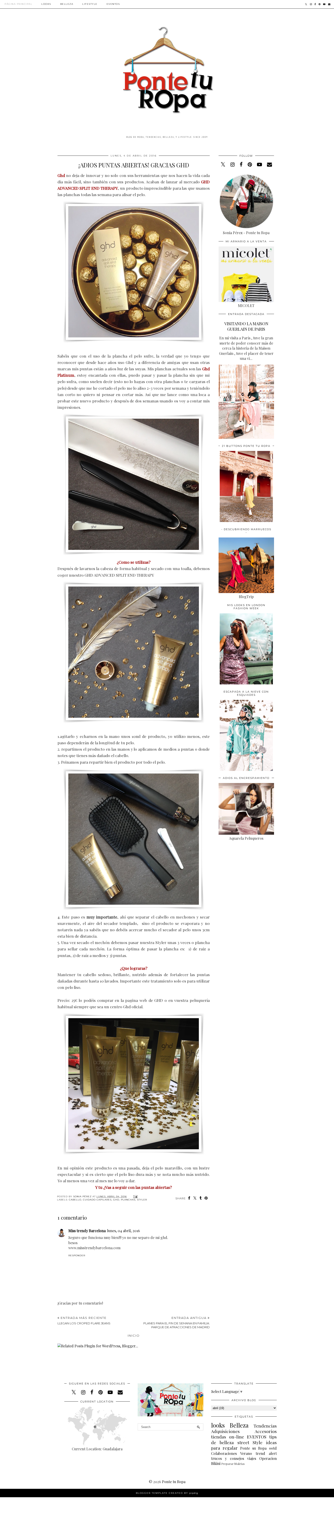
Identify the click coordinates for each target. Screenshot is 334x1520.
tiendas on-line (227, 1437)
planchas (128, 1199)
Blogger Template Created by (167, 1493)
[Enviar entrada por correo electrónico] (134, 1196)
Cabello (75, 1199)
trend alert (266, 1453)
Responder (76, 1255)
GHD (116, 1199)
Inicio (134, 1335)
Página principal (18, 4)
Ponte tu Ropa (173, 1481)
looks (218, 1425)
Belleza (66, 4)
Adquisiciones (225, 1431)
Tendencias (265, 1426)
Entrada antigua (176, 1322)
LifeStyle (89, 4)
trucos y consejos (227, 1458)
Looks (46, 4)
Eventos (113, 4)
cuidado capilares (97, 1199)
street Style (250, 1442)
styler (142, 1199)
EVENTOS (256, 1437)
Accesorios (266, 1431)
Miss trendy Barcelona (87, 1230)
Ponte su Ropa (253, 1448)
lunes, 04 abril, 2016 (123, 1230)
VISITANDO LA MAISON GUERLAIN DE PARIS (246, 326)
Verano (246, 1453)
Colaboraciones (224, 1453)
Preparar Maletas (233, 1464)
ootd (273, 1448)
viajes (251, 1458)
